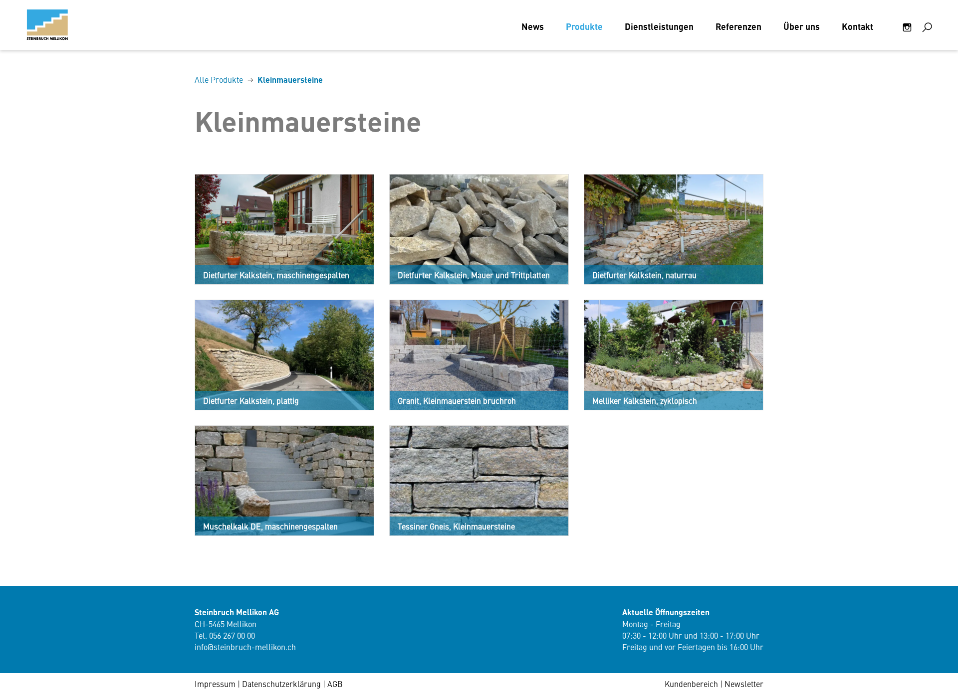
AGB (335, 683)
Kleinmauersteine (290, 79)
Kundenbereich (691, 683)
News (532, 26)
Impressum (215, 683)
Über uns (801, 26)
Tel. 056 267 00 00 (225, 635)
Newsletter (743, 683)
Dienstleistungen (659, 26)
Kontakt (857, 26)
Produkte (584, 26)
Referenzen (738, 26)
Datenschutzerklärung (281, 683)
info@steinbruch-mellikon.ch (245, 646)
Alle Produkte (219, 79)
